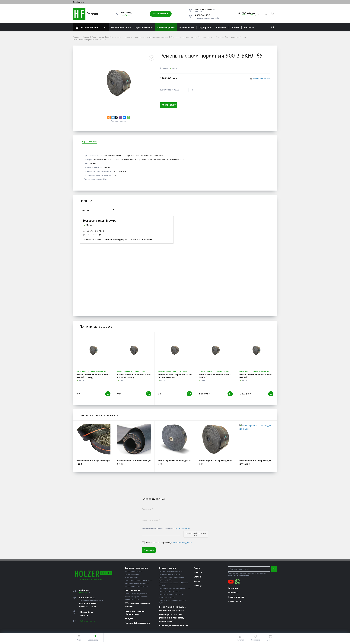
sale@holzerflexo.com (87, 621)
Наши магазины (236, 597)
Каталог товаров (89, 27)
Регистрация (252, 15)
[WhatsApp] (128, 117)
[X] (116, 117)
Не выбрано (126, 15)
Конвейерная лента (121, 27)
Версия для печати (261, 79)
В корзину (170, 105)
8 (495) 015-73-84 (87, 606)
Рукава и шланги (144, 27)
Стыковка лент (186, 27)
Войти (244, 15)
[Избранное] (266, 13)
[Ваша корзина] (272, 13)
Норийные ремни (166, 27)
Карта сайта (234, 601)
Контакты (249, 27)
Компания (221, 27)
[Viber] (120, 117)
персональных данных (181, 542)
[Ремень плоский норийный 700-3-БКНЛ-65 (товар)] (134, 350)
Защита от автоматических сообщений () (166, 528)
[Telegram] (113, 117)
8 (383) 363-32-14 (87, 603)
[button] (205, 9)
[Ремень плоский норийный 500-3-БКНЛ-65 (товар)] (175, 350)
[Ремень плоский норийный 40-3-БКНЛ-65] (216, 350)
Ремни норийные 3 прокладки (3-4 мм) (91, 371)
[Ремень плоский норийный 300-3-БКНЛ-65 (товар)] (93, 350)
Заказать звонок (159, 13)
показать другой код (181, 528)
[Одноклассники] (109, 117)
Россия (91, 13)
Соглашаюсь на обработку (169, 542)
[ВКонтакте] (124, 117)
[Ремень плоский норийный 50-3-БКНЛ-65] (256, 350)
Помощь (235, 27)
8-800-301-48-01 (203, 15)
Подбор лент (78, 2)
